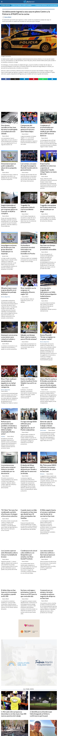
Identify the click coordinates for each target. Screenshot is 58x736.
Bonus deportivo (5, 297)
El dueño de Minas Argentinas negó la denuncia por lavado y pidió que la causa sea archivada (29, 469)
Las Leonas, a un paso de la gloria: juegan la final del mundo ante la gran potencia (29, 167)
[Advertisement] (29, 92)
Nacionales (43, 430)
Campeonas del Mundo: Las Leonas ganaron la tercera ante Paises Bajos (29, 5)
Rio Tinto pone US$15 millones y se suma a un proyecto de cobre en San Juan (48, 468)
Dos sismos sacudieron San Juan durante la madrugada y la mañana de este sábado (9, 129)
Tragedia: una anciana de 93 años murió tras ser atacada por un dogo (48, 208)
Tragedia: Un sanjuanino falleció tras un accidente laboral (28, 208)
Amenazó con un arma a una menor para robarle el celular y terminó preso (9, 338)
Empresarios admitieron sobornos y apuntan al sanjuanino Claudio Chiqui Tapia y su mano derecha (48, 169)
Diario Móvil (7, 17)
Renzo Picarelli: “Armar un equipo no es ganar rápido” (47, 337)
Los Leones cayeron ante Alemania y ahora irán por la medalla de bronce (9, 554)
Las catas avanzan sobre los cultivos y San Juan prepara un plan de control (47, 554)
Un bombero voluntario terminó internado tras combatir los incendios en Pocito (28, 249)
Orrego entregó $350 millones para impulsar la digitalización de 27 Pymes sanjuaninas (29, 426)
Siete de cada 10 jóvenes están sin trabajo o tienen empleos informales (47, 425)
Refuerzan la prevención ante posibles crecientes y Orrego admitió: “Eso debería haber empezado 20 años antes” (9, 428)
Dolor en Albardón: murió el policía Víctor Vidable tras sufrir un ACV (29, 382)
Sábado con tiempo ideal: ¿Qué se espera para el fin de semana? (29, 337)
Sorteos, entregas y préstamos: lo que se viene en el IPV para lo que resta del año (29, 593)
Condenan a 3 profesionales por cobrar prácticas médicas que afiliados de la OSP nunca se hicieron (48, 130)
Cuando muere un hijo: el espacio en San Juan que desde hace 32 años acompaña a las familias (29, 514)
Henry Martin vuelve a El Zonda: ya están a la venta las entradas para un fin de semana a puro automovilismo (48, 383)
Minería (42, 474)
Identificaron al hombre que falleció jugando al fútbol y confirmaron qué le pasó (41, 714)
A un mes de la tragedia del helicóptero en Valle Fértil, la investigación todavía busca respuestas (48, 293)
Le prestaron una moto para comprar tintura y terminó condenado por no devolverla (8, 469)
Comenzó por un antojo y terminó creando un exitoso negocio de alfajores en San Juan (47, 594)
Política (3, 436)
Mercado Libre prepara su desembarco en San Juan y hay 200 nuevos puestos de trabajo (13, 714)
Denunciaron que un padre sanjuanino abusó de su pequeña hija (8, 167)
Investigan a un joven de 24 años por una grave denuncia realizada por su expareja (9, 249)
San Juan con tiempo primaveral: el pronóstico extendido (48, 247)
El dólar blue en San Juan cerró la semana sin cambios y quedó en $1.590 (9, 593)
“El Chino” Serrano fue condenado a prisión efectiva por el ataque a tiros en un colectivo (9, 513)
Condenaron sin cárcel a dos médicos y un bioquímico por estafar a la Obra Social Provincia (29, 555)
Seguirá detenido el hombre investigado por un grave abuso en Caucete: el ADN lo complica (9, 209)
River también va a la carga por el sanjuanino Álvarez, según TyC (28, 291)
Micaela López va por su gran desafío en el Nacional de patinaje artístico (9, 291)
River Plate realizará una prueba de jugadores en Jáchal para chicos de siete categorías (8, 383)
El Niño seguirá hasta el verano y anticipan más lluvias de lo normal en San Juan (48, 513)
